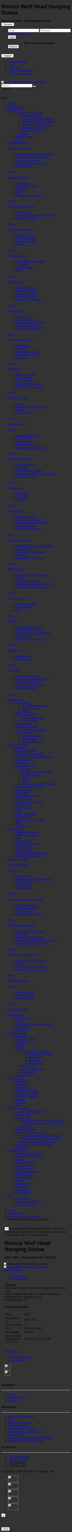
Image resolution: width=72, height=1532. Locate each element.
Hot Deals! (21, 133)
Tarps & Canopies (18, 1108)
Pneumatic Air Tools (20, 459)
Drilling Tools (16, 311)
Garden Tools (23, 768)
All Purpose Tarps (25, 1129)
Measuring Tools (18, 398)
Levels (19, 403)
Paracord (20, 1102)
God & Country (23, 1165)
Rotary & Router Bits (27, 325)
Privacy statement (18, 1425)
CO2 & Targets (30, 708)
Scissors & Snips (25, 296)
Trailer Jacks (22, 636)
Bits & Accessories (26, 516)
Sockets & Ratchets (19, 540)
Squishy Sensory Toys (28, 1201)
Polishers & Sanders (27, 354)
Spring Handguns (31, 735)
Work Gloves (22, 826)
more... (12, 171)
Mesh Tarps (21, 1147)
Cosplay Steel (23, 885)
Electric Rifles (29, 720)
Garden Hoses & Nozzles (36, 771)
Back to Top (12, 1351)
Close (5, 1529)
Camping (20, 1042)
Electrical (20, 189)
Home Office (22, 792)
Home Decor (15, 829)
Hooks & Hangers (25, 374)
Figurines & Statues (26, 835)
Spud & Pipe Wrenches (29, 685)
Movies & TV (22, 1186)
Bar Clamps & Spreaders (29, 261)
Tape (18, 823)
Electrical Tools (24, 759)
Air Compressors (25, 464)
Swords (12, 986)
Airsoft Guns (15, 699)
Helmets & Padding (26, 1096)
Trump (18, 139)
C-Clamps (21, 264)
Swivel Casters (24, 607)
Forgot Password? (19, 33)
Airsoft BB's (21, 711)
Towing (12, 621)
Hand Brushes (23, 166)
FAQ (11, 64)
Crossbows (28, 1072)
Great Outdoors (24, 1168)
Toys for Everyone (25, 1204)
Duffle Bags (22, 1087)
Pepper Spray (23, 1027)
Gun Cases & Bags (26, 1093)
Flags (18, 838)
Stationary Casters (26, 604)
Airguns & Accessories (34, 1051)
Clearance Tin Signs (33, 127)
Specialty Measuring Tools (30, 406)
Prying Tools (15, 488)
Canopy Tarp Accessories (30, 1111)
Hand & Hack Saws (26, 293)
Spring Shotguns (31, 741)
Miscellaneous (16, 424)
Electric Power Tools (20, 340)
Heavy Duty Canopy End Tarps (33, 1144)
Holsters (20, 1099)
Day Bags (20, 1084)
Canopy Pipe (22, 1126)
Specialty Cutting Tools (28, 299)
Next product (18, 1360)
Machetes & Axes (18, 980)
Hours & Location (19, 1456)
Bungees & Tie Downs (21, 206)
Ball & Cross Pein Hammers (31, 575)
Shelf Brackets (23, 817)
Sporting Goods (17, 1033)
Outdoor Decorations (27, 844)
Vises (18, 270)
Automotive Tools (18, 177)
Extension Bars (24, 548)
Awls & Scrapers (24, 287)
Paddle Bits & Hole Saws (30, 322)
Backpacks (21, 1081)
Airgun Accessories (39, 1054)
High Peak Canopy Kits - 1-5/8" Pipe (43, 1123)
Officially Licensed (26, 726)
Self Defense (15, 1015)
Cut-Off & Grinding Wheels (30, 157)
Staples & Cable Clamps (29, 820)
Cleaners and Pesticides (29, 753)
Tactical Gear (16, 1078)
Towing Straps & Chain (28, 627)
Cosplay (13, 870)
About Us (14, 67)
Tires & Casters (17, 598)
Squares (20, 409)
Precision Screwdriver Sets (31, 522)
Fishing (19, 1045)
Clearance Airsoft (31, 115)
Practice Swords (24, 995)
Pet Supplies (22, 1198)
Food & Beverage (25, 1162)
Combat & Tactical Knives (30, 960)
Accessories (22, 183)
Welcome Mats (23, 850)
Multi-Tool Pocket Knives (29, 937)
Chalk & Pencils (24, 235)
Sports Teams (23, 1192)
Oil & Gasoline (23, 1189)
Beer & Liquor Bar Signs (29, 1156)
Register (13, 46)
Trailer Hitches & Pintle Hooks (32, 633)
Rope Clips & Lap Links (29, 386)
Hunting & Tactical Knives (23, 954)
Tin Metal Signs (17, 1150)
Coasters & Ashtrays (27, 832)
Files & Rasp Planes (27, 160)
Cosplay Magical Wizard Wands (34, 879)
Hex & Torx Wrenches (28, 682)
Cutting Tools (16, 281)
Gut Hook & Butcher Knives (31, 966)
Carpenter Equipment (20, 229)
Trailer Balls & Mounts (28, 630)
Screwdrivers (16, 511)
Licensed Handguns (33, 729)
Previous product (21, 1357)
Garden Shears (30, 774)
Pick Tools (21, 496)
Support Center (17, 61)
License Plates (23, 1177)
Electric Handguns (32, 717)
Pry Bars (20, 499)
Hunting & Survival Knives (30, 969)
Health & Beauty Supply (29, 786)
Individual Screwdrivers (29, 519)
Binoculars (21, 1036)
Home (11, 103)
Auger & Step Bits (25, 319)
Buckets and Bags (25, 750)
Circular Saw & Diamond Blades (34, 154)
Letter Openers (23, 911)
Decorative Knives (26, 905)
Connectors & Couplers (29, 470)
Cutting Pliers (23, 438)
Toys (11, 1195)
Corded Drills (22, 345)
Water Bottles (22, 1075)
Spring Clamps (23, 267)
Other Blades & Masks (28, 914)
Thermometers (23, 847)
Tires (18, 610)
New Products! (16, 106)
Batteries (20, 747)
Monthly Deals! (23, 136)
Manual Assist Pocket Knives (32, 943)
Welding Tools (16, 650)
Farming (20, 1159)
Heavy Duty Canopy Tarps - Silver (41, 1135)
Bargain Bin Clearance (28, 112)
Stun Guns (21, 1030)
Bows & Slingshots (32, 1069)
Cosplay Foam (23, 876)
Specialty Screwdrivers (28, 528)
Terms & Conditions (20, 70)
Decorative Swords (26, 908)
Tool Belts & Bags (25, 241)
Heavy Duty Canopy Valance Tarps (35, 1141)
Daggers (20, 963)
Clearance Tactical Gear (35, 124)
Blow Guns (21, 467)
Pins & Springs (23, 380)
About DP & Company (21, 1416)
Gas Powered (23, 723)
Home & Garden (17, 744)
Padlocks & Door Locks (29, 802)
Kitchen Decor (23, 841)
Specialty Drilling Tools (28, 328)
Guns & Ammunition (26, 1171)
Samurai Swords (24, 998)
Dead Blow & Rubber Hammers (33, 584)
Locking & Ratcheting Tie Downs (34, 215)
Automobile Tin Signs (27, 1153)
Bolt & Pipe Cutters (26, 290)
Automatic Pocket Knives (29, 931)
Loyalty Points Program (22, 1428)
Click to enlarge (13, 1270)
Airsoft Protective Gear (34, 705)
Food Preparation (25, 765)
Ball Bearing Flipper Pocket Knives (35, 940)
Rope (18, 811)
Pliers (11, 429)
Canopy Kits (22, 1117)
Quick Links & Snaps (27, 383)
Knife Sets (21, 934)
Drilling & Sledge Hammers (31, 587)
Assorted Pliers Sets (27, 435)
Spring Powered (24, 732)
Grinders (20, 348)
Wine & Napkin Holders (29, 856)
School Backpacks (26, 814)
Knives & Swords (18, 859)
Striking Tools (16, 569)
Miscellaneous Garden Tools (38, 783)
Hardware (14, 369)
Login (12, 37)
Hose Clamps (23, 377)
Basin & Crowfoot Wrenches (31, 679)
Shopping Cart (16, 1397)
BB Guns (33, 1060)
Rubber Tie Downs (26, 218)
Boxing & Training (25, 1039)
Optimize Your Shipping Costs (26, 1440)
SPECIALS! (15, 109)
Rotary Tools (22, 357)
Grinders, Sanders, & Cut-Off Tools (35, 473)
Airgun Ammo (36, 1057)
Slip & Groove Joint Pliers (30, 447)
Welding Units (23, 659)
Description (18, 1275)
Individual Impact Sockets (30, 551)
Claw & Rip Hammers (28, 581)
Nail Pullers (22, 493)
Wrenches (14, 670)
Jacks (18, 192)
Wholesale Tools (18, 142)
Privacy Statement (19, 73)
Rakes (25, 777)
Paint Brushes (23, 805)
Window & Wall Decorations (31, 853)
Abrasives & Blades (19, 148)
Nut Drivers (21, 555)
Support (7, 55)
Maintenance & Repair (28, 195)
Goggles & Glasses (26, 1090)
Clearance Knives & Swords (38, 121)
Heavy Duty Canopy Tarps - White (41, 1138)
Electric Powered (25, 714)
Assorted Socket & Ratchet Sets (34, 545)
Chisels (19, 578)
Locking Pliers (23, 441)
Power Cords (22, 808)
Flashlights (21, 762)
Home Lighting (23, 789)
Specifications (19, 1278)
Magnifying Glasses (26, 795)
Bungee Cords (23, 212)
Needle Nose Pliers (26, 444)
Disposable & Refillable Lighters (34, 756)
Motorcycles (22, 1183)
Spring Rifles (29, 738)
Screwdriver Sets (25, 525)
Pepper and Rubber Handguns (33, 1024)
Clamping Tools (17, 255)
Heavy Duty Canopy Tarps (30, 1132)
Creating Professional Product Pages (30, 1437)
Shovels (26, 780)
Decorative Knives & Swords (25, 899)
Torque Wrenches (25, 688)
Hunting (19, 1048)
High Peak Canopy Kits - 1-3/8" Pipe (43, 1120)
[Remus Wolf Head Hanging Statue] (23, 82)
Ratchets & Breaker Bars (29, 558)
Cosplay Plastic (24, 882)
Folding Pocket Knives (21, 925)
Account (8, 24)
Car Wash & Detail (26, 186)
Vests (18, 1105)
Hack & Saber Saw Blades (30, 163)
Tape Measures (24, 412)
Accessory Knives (18, 864)
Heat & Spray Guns (26, 351)
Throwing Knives (18, 1009)
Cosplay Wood (23, 888)
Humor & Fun (23, 1174)
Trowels (19, 244)
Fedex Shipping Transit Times (26, 1431)
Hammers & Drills (25, 476)
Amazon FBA (16, 1434)
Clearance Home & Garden (37, 118)
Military (19, 1180)
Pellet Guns (35, 1063)
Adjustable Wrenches (27, 676)
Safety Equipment (25, 238)
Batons (19, 1021)
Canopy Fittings (24, 1114)
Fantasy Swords (24, 992)
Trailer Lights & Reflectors (30, 639)
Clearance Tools (31, 130)
